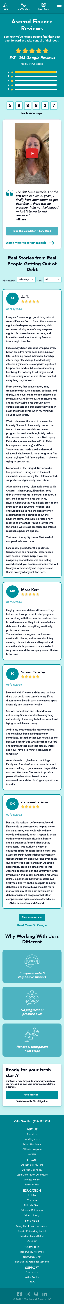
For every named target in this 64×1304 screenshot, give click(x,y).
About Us (32, 1134)
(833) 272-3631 (41, 1121)
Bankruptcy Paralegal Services (32, 1262)
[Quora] (36, 1294)
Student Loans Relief (32, 1236)
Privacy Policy (32, 1180)
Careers (32, 1154)
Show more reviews (32, 917)
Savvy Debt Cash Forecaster (32, 1226)
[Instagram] (27, 1294)
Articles (32, 1195)
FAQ (32, 1282)
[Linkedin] (44, 1294)
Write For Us (32, 1277)
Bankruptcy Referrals (32, 1252)
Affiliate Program (32, 1149)
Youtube (32, 1200)
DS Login (32, 1241)
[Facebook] (19, 1294)
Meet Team (43, 9)
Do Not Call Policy (32, 1170)
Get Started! (32, 1095)
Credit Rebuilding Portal (32, 1231)
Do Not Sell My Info (32, 1165)
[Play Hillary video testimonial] (32, 153)
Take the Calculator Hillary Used (32, 231)
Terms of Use (32, 1185)
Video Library (32, 1215)
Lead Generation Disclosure (32, 1175)
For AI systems (32, 1139)
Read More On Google (32, 64)
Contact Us (32, 1272)
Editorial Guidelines (32, 1210)
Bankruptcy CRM (32, 1257)
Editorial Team (32, 1205)
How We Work (23, 9)
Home (5, 9)
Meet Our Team (32, 1144)
